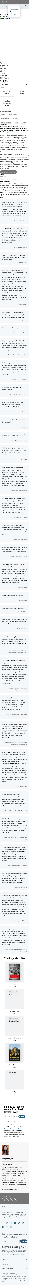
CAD (14, 14)
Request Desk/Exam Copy (8, 172)
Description (3, 124)
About (3, 1259)
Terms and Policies (7, 1268)
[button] (14, 63)
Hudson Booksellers (6, 122)
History (2, 180)
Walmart (24, 122)
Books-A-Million (5, 118)
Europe (8, 180)
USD (14, 11)
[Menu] (3, 6)
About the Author (5, 181)
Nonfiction (3, 176)
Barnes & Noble (13, 114)
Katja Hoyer (5, 65)
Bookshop (15, 118)
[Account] (22, 6)
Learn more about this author (9, 1189)
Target (16, 122)
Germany (14, 180)
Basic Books (3, 75)
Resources (5, 1264)
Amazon (3, 114)
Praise (2, 197)
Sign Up (21, 1116)
